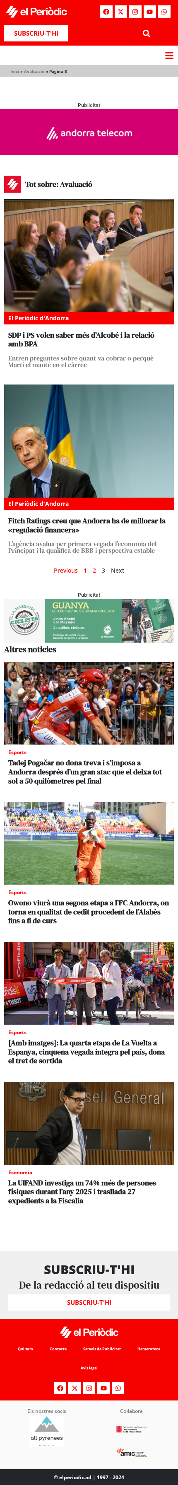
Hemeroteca (148, 1349)
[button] (146, 33)
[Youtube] (150, 11)
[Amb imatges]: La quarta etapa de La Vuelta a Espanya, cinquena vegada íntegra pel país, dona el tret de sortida (86, 1052)
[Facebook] (106, 11)
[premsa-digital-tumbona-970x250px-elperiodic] (89, 152)
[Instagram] (135, 11)
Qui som (25, 1349)
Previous (66, 570)
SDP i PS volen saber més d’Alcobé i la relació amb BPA (81, 339)
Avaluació (34, 71)
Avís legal (89, 1368)
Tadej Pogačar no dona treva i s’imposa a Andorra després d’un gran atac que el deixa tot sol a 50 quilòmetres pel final (85, 771)
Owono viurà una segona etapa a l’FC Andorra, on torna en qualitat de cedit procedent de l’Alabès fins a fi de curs (88, 911)
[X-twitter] (121, 11)
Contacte (58, 1349)
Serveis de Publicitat (102, 1349)
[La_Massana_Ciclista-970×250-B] (89, 640)
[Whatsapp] (164, 11)
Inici (14, 71)
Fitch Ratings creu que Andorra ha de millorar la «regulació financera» (87, 525)
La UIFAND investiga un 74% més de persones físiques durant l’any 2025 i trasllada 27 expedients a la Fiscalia (82, 1192)
